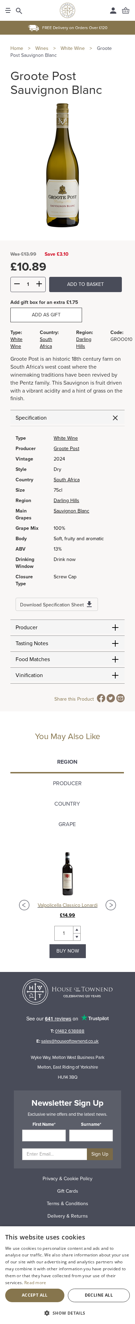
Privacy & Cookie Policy (67, 1179)
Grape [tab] (67, 824)
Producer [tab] (67, 783)
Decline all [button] (99, 1295)
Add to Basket (85, 284)
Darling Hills (66, 500)
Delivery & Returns (67, 1216)
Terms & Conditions (67, 1204)
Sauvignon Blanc (71, 511)
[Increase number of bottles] (39, 284)
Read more (35, 1283)
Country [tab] (67, 803)
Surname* (91, 1124)
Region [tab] (67, 762)
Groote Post (66, 448)
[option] (67, 905)
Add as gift (46, 315)
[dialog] (67, 1275)
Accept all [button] (35, 1295)
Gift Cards (67, 1191)
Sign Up (99, 1154)
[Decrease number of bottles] (17, 284)
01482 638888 (69, 1031)
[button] (67, 1312)
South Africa (67, 480)
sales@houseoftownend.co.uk (70, 1041)
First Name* (44, 1124)
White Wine (66, 438)
